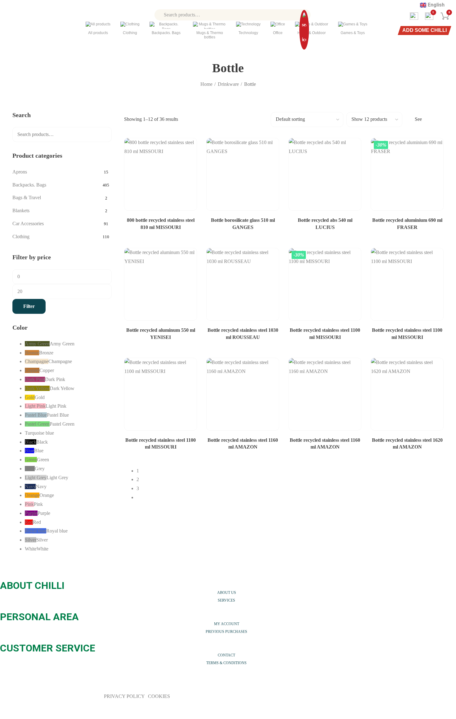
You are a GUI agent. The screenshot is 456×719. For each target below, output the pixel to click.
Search (103, 134)
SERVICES (226, 600)
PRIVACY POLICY (125, 696)
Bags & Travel (26, 197)
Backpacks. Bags (166, 33)
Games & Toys (353, 33)
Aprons (19, 171)
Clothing (130, 33)
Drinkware (228, 84)
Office (278, 33)
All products (98, 33)
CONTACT (226, 655)
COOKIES (159, 696)
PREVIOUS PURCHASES (226, 631)
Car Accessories (28, 223)
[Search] (304, 15)
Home (206, 84)
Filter (29, 306)
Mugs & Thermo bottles (209, 35)
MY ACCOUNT (226, 624)
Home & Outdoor (311, 33)
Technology (248, 33)
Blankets (20, 210)
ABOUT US (226, 592)
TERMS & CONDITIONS (226, 663)
